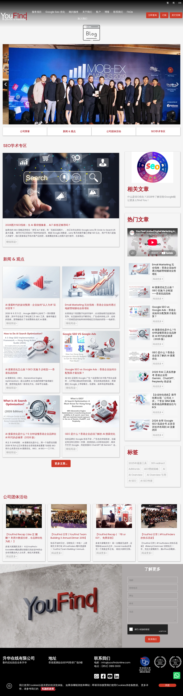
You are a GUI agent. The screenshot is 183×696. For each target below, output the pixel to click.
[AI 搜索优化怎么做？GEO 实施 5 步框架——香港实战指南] (139, 291)
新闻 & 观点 (69, 131)
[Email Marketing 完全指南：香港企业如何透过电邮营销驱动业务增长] (139, 269)
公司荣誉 (25, 131)
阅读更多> (11, 556)
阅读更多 (157, 279)
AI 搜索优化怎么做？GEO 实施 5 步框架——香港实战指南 (163, 290)
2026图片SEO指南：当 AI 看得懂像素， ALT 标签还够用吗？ (37, 225)
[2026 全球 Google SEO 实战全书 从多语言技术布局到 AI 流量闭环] (139, 425)
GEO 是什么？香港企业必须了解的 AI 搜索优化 (90, 434)
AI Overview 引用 (156, 474)
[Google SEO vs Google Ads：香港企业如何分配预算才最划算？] (139, 311)
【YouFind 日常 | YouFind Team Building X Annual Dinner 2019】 (69, 536)
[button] (5, 84)
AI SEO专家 (146, 480)
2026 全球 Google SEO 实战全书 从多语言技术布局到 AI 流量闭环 (163, 425)
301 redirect (158, 463)
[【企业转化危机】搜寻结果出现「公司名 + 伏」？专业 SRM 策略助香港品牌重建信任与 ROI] (139, 399)
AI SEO (132, 480)
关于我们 (87, 12)
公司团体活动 (114, 131)
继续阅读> (11, 241)
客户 (98, 12)
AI (164, 469)
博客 (107, 12)
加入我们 (82, 18)
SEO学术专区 (158, 131)
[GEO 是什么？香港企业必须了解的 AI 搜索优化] (139, 357)
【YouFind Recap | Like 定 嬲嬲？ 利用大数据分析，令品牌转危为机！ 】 (23, 538)
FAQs (130, 12)
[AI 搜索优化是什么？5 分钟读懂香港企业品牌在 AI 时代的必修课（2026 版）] (139, 334)
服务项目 (37, 12)
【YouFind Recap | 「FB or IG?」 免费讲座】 (111, 536)
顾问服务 (74, 12)
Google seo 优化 (55, 12)
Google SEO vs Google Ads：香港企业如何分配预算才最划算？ (164, 311)
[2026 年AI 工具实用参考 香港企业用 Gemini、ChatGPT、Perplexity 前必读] (139, 376)
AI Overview (135, 474)
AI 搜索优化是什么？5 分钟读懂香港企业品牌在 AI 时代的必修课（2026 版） (30, 435)
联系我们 (118, 12)
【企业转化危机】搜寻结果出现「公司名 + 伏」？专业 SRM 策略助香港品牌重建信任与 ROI (164, 401)
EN (179, 2)
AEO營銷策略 (151, 469)
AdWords (134, 469)
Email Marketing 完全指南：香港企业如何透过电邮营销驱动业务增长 (164, 269)
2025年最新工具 (138, 463)
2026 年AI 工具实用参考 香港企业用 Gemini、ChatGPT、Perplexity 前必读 (164, 376)
